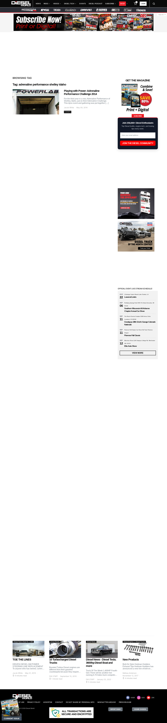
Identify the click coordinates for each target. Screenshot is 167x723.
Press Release (125, 702)
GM (31, 642)
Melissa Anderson (130, 673)
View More (137, 353)
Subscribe (109, 4)
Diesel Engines (129, 642)
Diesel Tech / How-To (21, 642)
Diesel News (91, 642)
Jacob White (69, 107)
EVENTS (68, 112)
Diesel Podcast (95, 4)
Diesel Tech (69, 4)
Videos (56, 4)
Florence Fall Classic (132, 335)
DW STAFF (53, 676)
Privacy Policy (33, 702)
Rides (46, 4)
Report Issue (115, 709)
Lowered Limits (130, 297)
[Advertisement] (83, 54)
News (38, 4)
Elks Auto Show (130, 346)
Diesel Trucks (54, 642)
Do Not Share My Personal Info (80, 702)
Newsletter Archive (106, 702)
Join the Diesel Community (137, 143)
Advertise (47, 702)
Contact (59, 702)
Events (82, 4)
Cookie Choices (140, 709)
